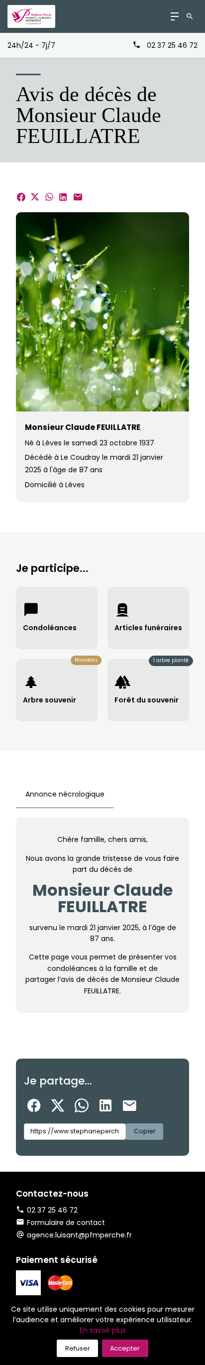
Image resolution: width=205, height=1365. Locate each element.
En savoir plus (103, 1330)
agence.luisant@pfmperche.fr (79, 1235)
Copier (144, 1131)
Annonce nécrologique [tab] (64, 794)
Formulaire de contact (66, 1223)
